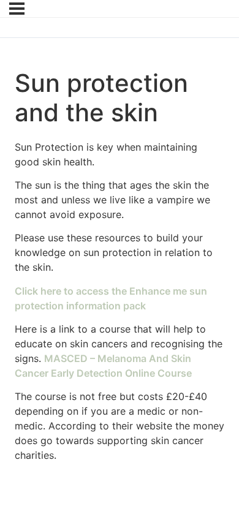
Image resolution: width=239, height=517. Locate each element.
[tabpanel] (119, 301)
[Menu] (17, 8)
